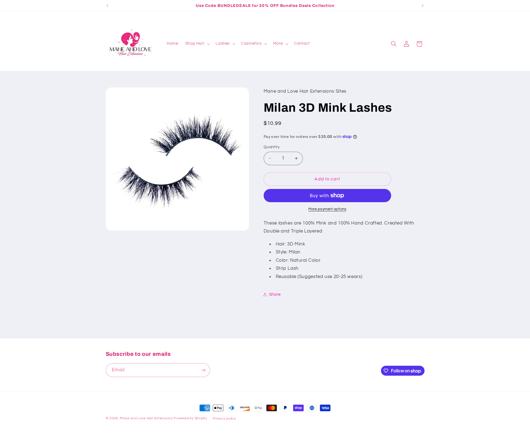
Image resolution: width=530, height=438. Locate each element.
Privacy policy (224, 418)
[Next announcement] (423, 5)
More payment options (327, 209)
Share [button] (275, 294)
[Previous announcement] (107, 5)
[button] (197, 44)
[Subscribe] (203, 370)
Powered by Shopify (190, 418)
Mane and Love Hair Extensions (147, 418)
